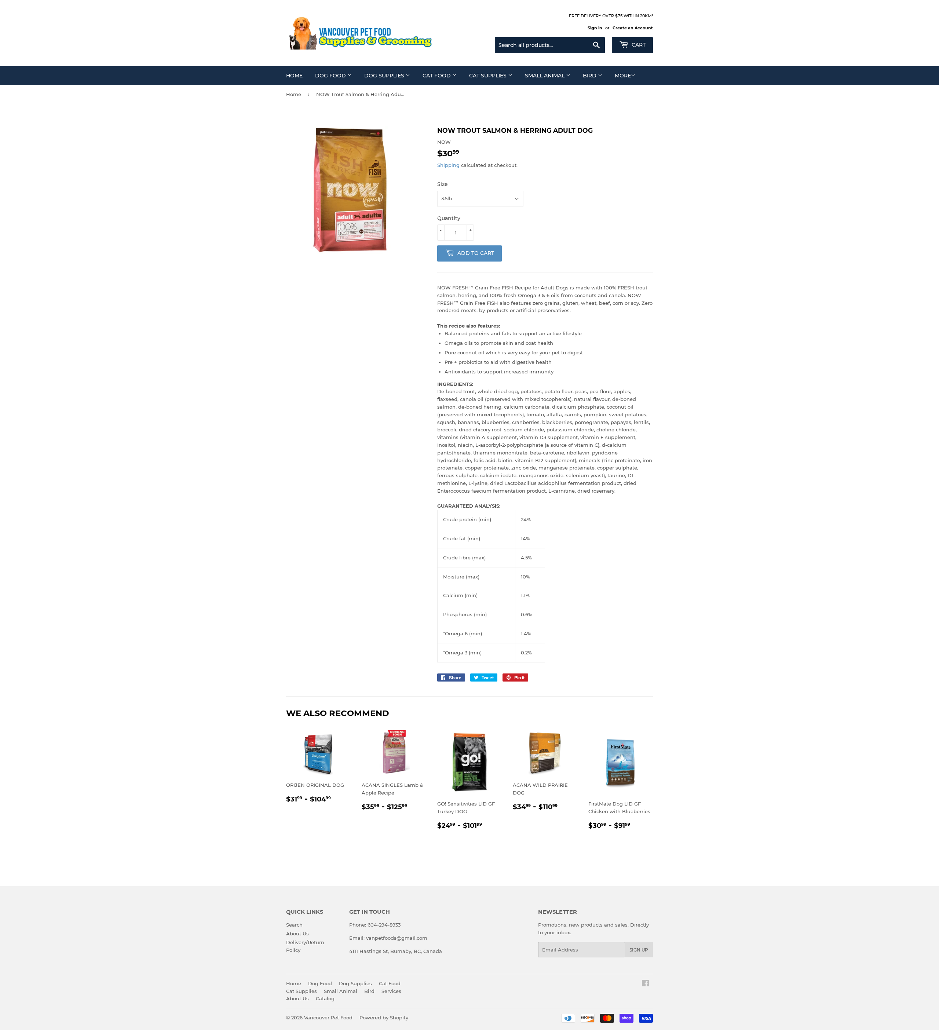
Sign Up (638, 950)
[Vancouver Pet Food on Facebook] (645, 984)
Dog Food (331, 75)
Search (294, 925)
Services (391, 991)
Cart (638, 44)
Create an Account (633, 27)
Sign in (595, 27)
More (623, 75)
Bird (590, 75)
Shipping (448, 165)
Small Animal (545, 75)
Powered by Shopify (383, 1017)
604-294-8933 (384, 925)
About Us (297, 933)
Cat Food (437, 75)
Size (442, 184)
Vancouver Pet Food (328, 1017)
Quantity (448, 218)
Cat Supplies (488, 75)
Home (294, 75)
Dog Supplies (385, 75)
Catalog (325, 998)
